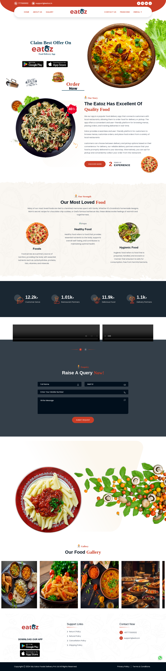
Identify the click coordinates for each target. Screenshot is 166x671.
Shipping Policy (75, 645)
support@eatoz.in (132, 638)
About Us (37, 12)
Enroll (137, 12)
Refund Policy (75, 636)
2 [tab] (85, 349)
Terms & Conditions (141, 666)
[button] (30, 646)
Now (73, 86)
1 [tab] (80, 349)
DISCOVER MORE (95, 164)
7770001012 (23, 3)
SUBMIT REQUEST (83, 420)
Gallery (49, 12)
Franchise (125, 12)
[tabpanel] (83, 333)
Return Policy (75, 631)
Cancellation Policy (77, 640)
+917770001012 (130, 632)
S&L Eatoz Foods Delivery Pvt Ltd (45, 666)
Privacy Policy (123, 666)
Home (26, 12)
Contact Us (110, 12)
